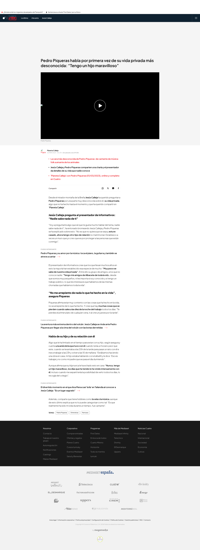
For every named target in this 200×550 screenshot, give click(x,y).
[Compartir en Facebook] (118, 188)
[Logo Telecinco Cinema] (114, 500)
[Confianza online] (100, 541)
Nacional (142, 433)
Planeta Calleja (52, 150)
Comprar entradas (75, 433)
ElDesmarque (120, 447)
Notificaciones (49, 450)
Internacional (143, 438)
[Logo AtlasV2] (71, 509)
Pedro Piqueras (62, 412)
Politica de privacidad (83, 520)
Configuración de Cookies (100, 520)
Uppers (117, 451)
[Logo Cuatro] (114, 484)
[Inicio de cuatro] (4, 18)
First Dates (95, 433)
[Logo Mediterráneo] (129, 509)
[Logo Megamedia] (101, 530)
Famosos (85, 412)
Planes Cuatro (73, 442)
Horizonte (95, 447)
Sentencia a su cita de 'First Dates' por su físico (64, 12)
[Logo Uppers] (85, 501)
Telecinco (118, 438)
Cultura (141, 451)
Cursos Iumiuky (73, 447)
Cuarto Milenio (97, 442)
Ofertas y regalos (74, 438)
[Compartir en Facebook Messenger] (113, 188)
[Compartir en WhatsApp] (103, 188)
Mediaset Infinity (121, 433)
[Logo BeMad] (56, 501)
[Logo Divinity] (143, 484)
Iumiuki (94, 456)
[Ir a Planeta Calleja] (12, 18)
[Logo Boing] (114, 492)
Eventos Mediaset (75, 451)
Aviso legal (52, 520)
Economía (142, 447)
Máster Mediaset (50, 459)
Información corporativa (66, 520)
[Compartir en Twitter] (108, 188)
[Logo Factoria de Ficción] (85, 492)
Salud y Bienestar (74, 456)
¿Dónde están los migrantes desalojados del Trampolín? (23, 12)
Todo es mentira (98, 451)
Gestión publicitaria (131, 520)
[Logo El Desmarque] (56, 492)
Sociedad (142, 442)
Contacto (147, 520)
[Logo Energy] (144, 492)
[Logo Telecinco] (85, 484)
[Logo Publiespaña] (100, 509)
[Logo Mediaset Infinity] (56, 484)
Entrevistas (74, 412)
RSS (141, 520)
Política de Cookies (117, 520)
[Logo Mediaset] (100, 474)
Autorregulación (50, 445)
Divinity (117, 442)
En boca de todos (98, 438)
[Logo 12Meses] (143, 500)
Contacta (47, 433)
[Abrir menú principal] (196, 18)
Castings (47, 454)
